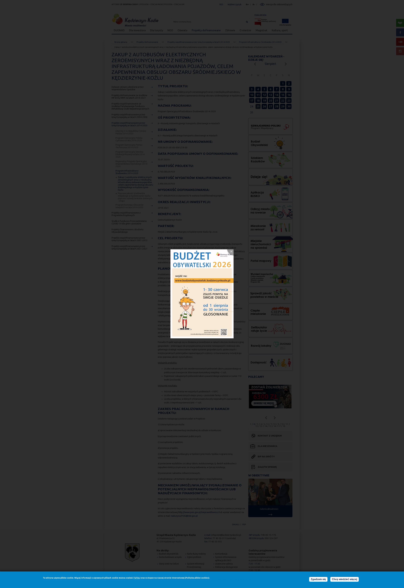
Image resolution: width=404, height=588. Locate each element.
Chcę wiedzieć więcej (344, 579)
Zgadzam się (318, 579)
